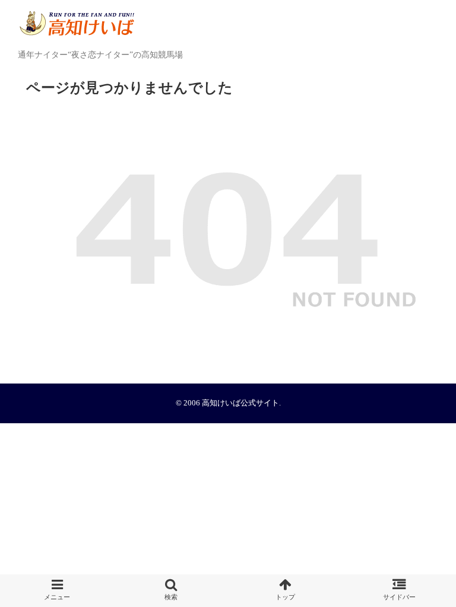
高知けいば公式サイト (240, 403)
